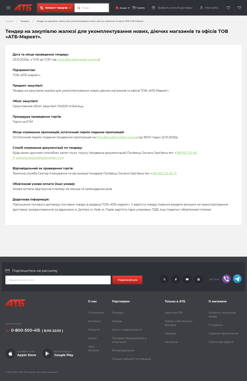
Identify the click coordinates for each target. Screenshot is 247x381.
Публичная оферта (221, 342)
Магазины (171, 342)
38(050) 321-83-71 (164, 173)
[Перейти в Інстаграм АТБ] (198, 279)
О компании (96, 312)
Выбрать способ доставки (175, 7)
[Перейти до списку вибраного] (229, 8)
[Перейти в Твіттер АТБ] (164, 279)
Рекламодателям (123, 350)
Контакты (94, 321)
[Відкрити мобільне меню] (8, 8)
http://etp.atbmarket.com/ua (78, 59)
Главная (9, 21)
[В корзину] (240, 8)
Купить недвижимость (127, 329)
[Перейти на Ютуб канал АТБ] (187, 279)
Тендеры (118, 312)
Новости (94, 329)
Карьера (170, 333)
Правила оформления (223, 333)
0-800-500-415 (25, 330)
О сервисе (215, 325)
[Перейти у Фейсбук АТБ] (175, 279)
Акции (92, 338)
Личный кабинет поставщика (131, 359)
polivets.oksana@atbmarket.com (40, 158)
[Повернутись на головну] (23, 7)
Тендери (25, 21)
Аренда (117, 321)
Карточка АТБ (174, 312)
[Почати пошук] (77, 7)
